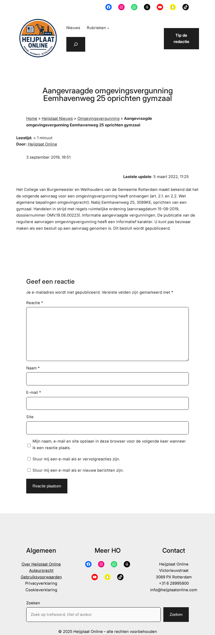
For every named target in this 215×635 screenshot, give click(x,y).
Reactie (34, 302)
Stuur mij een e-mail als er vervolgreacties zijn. (76, 459)
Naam (33, 368)
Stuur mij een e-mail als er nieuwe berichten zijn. (78, 470)
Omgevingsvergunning (98, 118)
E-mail (33, 392)
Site (30, 417)
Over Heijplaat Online (41, 564)
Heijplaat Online (42, 144)
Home (31, 118)
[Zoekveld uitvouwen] (75, 44)
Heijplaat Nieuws (57, 118)
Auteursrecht (41, 570)
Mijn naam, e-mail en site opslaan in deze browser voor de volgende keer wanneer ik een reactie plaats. (109, 444)
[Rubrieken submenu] (108, 28)
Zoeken (33, 603)
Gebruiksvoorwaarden (41, 577)
